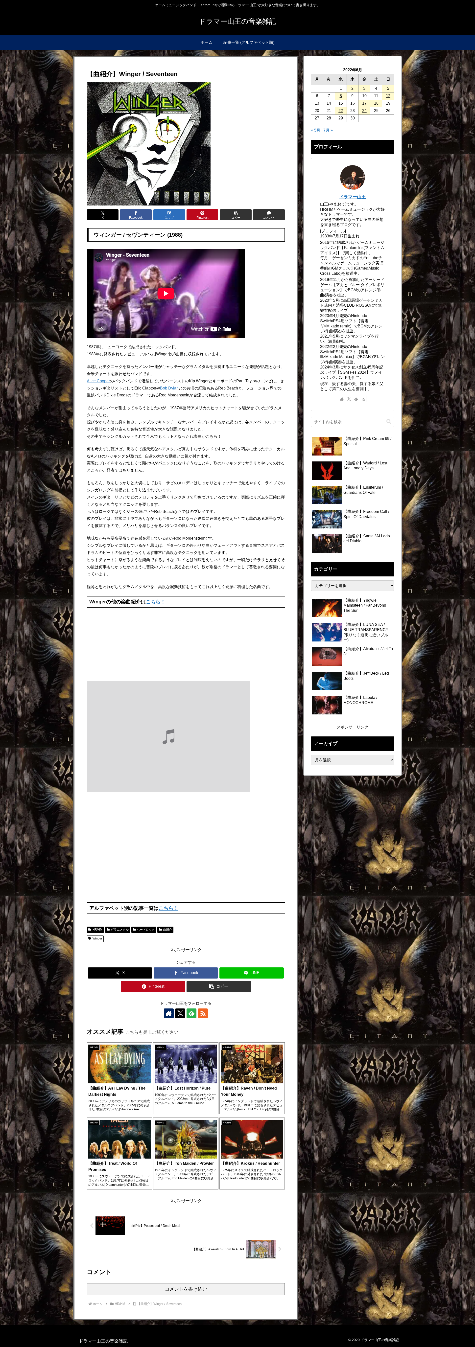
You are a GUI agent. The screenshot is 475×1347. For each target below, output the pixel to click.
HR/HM (97, 929)
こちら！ (156, 601)
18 (376, 103)
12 (388, 96)
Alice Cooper (98, 381)
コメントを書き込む (186, 1289)
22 (340, 111)
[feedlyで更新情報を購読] (191, 1013)
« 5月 (315, 130)
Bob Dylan (169, 388)
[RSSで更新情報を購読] (203, 1013)
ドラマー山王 (352, 196)
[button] (236, 214)
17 (364, 103)
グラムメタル (120, 929)
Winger (97, 938)
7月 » (328, 130)
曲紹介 (167, 929)
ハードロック (146, 929)
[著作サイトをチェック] (169, 1013)
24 (364, 111)
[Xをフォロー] (180, 1013)
